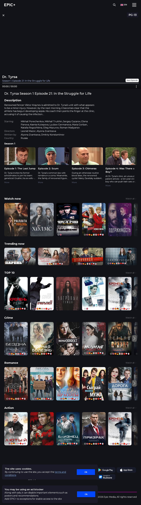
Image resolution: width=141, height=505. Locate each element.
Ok (85, 472)
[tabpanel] (70, 169)
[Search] (114, 5)
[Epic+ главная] (9, 4)
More (6, 182)
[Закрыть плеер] (3, 15)
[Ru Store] (105, 477)
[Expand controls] (136, 86)
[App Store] (126, 470)
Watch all (130, 198)
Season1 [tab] (9, 143)
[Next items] (133, 159)
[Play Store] (105, 470)
